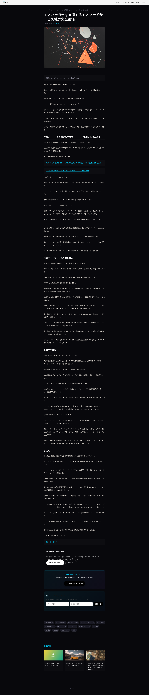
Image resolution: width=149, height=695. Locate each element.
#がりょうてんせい (60, 622)
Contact (144, 2)
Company (126, 2)
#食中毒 (74, 630)
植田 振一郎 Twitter (52, 542)
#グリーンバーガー (73, 622)
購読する (98, 604)
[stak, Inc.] (6, 2)
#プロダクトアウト (49, 626)
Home (45, 10)
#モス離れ (95, 626)
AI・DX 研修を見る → (55, 562)
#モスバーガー (72, 626)
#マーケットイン (61, 626)
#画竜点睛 (55, 630)
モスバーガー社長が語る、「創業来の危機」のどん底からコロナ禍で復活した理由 (73, 163)
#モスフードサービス (84, 626)
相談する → (71, 562)
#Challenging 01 (49, 622)
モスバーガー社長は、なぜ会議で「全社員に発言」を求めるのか (67, 170)
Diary (138, 2)
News (132, 2)
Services (118, 2)
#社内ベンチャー (65, 630)
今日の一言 (56, 23)
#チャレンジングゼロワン (87, 622)
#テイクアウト (100, 622)
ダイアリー (52, 10)
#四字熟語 (47, 630)
